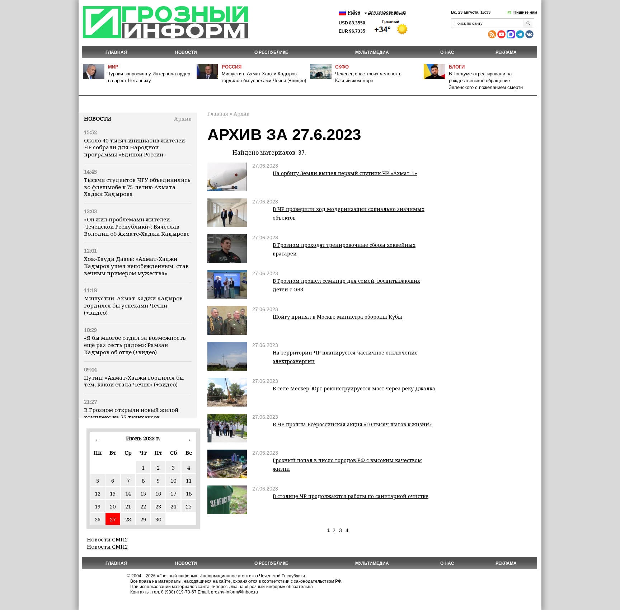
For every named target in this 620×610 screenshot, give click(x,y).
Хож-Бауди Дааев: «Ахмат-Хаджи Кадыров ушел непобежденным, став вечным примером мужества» (136, 266)
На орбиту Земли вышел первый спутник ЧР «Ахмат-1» (345, 173)
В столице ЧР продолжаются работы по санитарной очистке (350, 496)
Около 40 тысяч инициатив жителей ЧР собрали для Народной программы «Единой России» (134, 147)
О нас (447, 52)
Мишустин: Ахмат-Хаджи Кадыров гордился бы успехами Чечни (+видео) (133, 305)
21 (128, 506)
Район (354, 12)
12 (97, 493)
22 (143, 506)
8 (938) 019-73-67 (179, 592)
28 (128, 519)
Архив (183, 118)
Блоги (457, 67)
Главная (116, 52)
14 (128, 493)
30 (158, 519)
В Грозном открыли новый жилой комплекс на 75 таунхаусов (131, 413)
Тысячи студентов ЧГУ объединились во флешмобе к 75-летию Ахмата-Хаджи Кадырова (137, 187)
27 (113, 519)
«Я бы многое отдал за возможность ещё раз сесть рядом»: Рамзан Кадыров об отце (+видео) (135, 345)
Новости (97, 118)
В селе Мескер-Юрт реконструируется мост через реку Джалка (354, 388)
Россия (231, 67)
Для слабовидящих (387, 12)
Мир (113, 67)
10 (173, 480)
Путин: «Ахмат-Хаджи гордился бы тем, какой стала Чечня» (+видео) (134, 381)
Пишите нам (525, 12)
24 (173, 506)
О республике (271, 52)
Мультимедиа (372, 52)
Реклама (506, 52)
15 (143, 493)
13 (113, 493)
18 (189, 493)
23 (158, 506)
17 (173, 493)
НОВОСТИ (186, 52)
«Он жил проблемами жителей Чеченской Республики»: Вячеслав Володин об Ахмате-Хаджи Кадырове (136, 226)
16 (158, 493)
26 (97, 519)
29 (143, 519)
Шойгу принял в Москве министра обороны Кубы (337, 316)
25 (189, 506)
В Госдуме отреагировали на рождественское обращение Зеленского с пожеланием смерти (486, 80)
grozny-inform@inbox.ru (234, 592)
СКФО (342, 67)
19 (97, 506)
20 (113, 506)
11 (189, 480)
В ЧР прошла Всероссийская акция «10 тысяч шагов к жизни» (352, 424)
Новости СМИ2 (107, 539)
